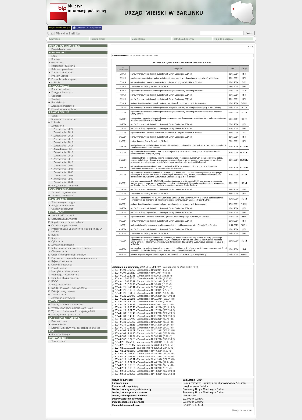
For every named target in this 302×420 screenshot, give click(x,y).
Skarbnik (55, 99)
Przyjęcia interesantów (62, 205)
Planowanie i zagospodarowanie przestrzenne (74, 258)
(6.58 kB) (154, 281)
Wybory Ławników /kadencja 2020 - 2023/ (72, 308)
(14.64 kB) (155, 324)
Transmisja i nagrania (62, 72)
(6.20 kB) (154, 287)
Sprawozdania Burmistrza (64, 219)
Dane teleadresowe (61, 49)
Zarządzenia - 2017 (63, 139)
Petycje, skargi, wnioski (63, 291)
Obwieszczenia (59, 251)
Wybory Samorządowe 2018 (65, 314)
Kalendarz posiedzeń (62, 69)
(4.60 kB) (154, 350)
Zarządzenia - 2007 (63, 172)
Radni (54, 56)
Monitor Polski (58, 324)
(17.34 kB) (155, 365)
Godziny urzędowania (62, 209)
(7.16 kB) (154, 278)
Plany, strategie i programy (64, 185)
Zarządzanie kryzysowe (63, 298)
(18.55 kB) (154, 284)
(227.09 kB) (155, 347)
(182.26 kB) (156, 374)
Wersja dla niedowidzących (59, 28)
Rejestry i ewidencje (61, 261)
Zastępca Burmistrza (62, 92)
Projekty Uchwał (59, 76)
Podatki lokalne (59, 268)
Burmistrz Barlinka (60, 89)
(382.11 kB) (155, 353)
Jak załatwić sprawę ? (62, 215)
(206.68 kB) (155, 275)
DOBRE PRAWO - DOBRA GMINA (69, 288)
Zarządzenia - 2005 (63, 179)
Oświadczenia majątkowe (64, 109)
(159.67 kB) (156, 359)
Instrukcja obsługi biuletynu (65, 278)
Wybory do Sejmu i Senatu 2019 (67, 304)
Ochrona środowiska (61, 264)
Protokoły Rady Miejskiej (64, 79)
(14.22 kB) (155, 327)
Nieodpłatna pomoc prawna (65, 271)
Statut (54, 115)
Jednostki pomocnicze (62, 195)
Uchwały (55, 82)
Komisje (55, 59)
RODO (54, 281)
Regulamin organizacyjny (64, 119)
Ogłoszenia (57, 241)
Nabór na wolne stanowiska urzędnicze (71, 248)
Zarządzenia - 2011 (63, 159)
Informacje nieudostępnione (65, 274)
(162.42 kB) (156, 313)
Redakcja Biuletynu (61, 334)
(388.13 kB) (156, 330)
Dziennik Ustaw (59, 321)
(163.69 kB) (156, 371)
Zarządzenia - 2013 (63, 152)
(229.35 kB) (155, 345)
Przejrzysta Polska (61, 284)
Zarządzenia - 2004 (63, 182)
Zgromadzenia (58, 294)
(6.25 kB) (154, 290)
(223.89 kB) (156, 339)
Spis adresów (58, 341)
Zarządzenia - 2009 (63, 165)
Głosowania (57, 62)
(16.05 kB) (155, 322)
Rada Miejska (58, 102)
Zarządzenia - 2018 (63, 135)
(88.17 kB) (180, 267)
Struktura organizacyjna (63, 202)
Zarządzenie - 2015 (63, 145)
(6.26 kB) (154, 368)
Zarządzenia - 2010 (63, 162)
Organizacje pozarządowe (64, 225)
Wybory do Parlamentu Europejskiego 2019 (73, 311)
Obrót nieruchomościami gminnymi (69, 254)
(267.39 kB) (156, 310)
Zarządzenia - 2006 (63, 175)
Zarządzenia (57, 125)
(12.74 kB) (155, 362)
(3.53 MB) (154, 270)
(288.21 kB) (155, 304)
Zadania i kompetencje (62, 105)
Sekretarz (56, 95)
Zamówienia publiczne (62, 244)
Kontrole (55, 238)
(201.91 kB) (156, 307)
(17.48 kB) (155, 319)
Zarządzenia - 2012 (63, 155)
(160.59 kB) (156, 316)
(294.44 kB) (155, 293)
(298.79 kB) (156, 333)
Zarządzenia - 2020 (63, 129)
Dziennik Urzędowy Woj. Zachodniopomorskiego (75, 328)
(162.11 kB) (155, 356)
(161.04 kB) (156, 299)
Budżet (55, 234)
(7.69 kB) (154, 336)
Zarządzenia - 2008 (63, 169)
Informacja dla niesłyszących (89, 28)
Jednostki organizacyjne (63, 192)
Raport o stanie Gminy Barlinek (67, 222)
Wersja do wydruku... (243, 410)
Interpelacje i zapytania (63, 66)
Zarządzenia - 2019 (63, 132)
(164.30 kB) (156, 296)
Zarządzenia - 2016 (63, 142)
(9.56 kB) (154, 272)
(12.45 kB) (155, 342)
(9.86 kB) (154, 301)
